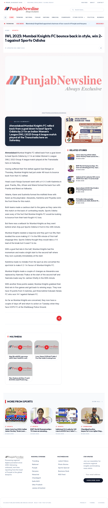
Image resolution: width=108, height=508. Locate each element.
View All (96, 401)
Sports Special (63, 468)
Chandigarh (65, 17)
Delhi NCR (36, 481)
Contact (100, 2)
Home (11, 17)
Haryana (46, 17)
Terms (92, 502)
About (92, 2)
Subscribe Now (93, 480)
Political (91, 17)
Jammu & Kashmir (38, 488)
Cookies (101, 502)
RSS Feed (85, 2)
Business (100, 17)
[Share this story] (101, 48)
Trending (19, 17)
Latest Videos (63, 461)
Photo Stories (63, 464)
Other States (78, 17)
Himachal (55, 17)
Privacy (83, 502)
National (29, 17)
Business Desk (63, 471)
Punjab (37, 17)
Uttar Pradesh (37, 485)
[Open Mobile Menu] (5, 17)
